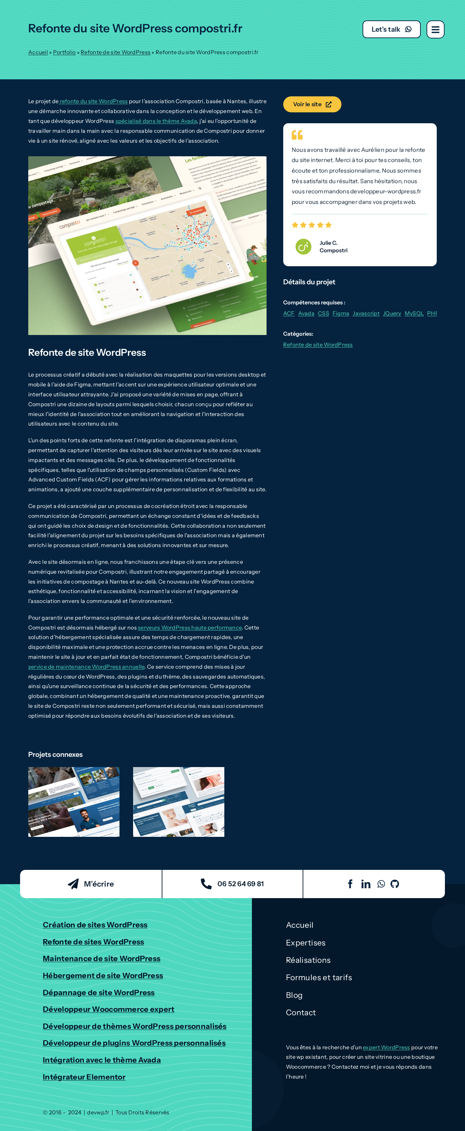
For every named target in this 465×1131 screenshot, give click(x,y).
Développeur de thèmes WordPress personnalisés (135, 1026)
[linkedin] (366, 883)
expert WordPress (386, 1047)
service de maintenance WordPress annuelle (86, 666)
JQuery (392, 313)
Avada (306, 313)
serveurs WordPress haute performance (190, 627)
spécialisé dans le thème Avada (156, 120)
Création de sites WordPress (95, 924)
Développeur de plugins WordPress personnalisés (134, 1043)
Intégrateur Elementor (84, 1077)
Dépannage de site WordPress (99, 992)
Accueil (38, 52)
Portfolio (64, 52)
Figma (341, 313)
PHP (433, 313)
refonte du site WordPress (93, 101)
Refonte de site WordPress (115, 52)
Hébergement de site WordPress (103, 975)
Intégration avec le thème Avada (102, 1060)
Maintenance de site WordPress (101, 958)
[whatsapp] (381, 883)
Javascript (366, 313)
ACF (289, 313)
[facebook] (350, 883)
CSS (323, 313)
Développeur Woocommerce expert (108, 1009)
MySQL (414, 313)
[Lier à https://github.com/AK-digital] (394, 883)
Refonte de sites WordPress (93, 941)
